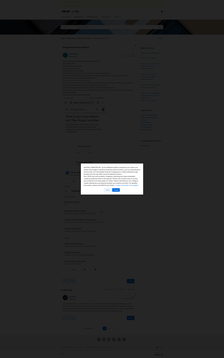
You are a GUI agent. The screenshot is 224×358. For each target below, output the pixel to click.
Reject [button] (108, 190)
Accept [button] (116, 190)
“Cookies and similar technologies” (127, 185)
